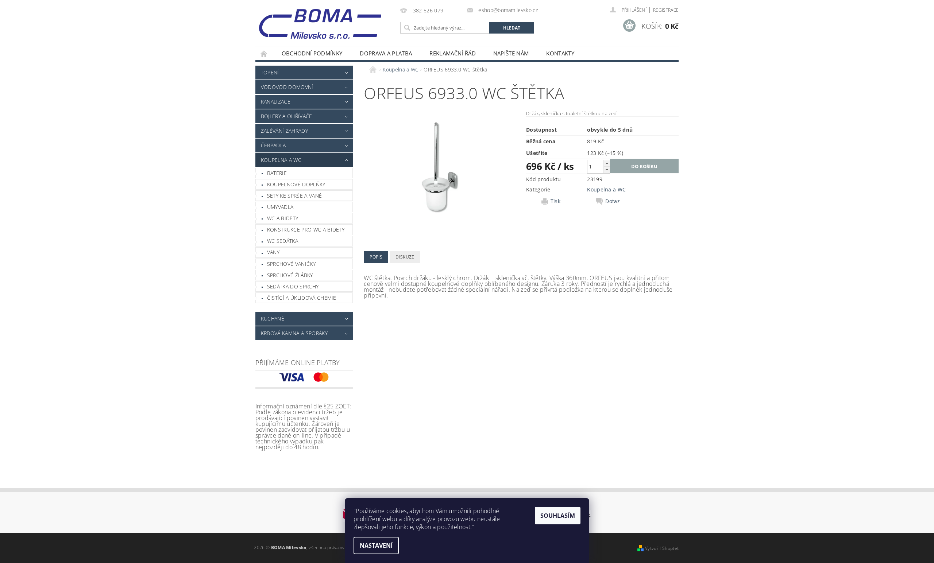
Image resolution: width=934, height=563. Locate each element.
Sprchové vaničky (291, 263)
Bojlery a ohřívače (286, 116)
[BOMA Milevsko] (320, 21)
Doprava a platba (386, 53)
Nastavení (376, 545)
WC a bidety (282, 218)
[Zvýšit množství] (606, 163)
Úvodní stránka (264, 53)
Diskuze (404, 257)
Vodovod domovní (287, 87)
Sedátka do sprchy (293, 286)
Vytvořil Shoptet (662, 548)
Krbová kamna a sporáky (294, 333)
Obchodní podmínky (312, 53)
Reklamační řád (452, 53)
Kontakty (560, 53)
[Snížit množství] (606, 169)
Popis (376, 257)
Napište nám (511, 53)
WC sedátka (282, 240)
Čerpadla (273, 145)
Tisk (555, 201)
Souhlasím (557, 516)
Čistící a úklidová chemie (301, 297)
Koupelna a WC (281, 159)
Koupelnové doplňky (296, 184)
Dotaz (612, 201)
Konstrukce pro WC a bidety (305, 229)
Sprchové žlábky (290, 275)
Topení (270, 72)
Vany (273, 252)
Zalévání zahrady (284, 130)
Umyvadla (280, 206)
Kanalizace (275, 101)
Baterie (277, 173)
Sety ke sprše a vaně (294, 195)
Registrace (666, 10)
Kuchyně (272, 318)
